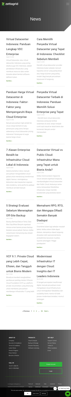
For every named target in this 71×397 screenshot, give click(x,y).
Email (49, 350)
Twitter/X (50, 345)
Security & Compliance (15, 343)
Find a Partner (13, 353)
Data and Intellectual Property (38, 387)
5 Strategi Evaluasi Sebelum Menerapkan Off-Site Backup (19, 210)
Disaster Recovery (33, 345)
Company (11, 340)
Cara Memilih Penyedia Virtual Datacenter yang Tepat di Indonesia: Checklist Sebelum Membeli (51, 49)
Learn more (36, 393)
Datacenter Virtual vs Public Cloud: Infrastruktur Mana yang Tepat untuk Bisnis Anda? (50, 159)
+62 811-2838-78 (13, 366)
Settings (44, 393)
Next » (46, 311)
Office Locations (52, 348)
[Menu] (67, 4)
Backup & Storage (33, 343)
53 (42, 311)
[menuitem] (67, 4)
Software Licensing (33, 348)
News (35, 19)
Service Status (52, 343)
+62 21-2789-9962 (14, 368)
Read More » (9, 81)
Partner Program (13, 350)
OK (27, 393)
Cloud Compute (32, 340)
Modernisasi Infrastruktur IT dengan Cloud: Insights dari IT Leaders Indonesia (48, 266)
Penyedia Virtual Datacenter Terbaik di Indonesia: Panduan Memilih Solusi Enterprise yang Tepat (50, 102)
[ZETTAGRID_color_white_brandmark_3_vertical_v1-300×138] (10, 4)
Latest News (12, 348)
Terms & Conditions (14, 345)
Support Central (52, 340)
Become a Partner (14, 355)
